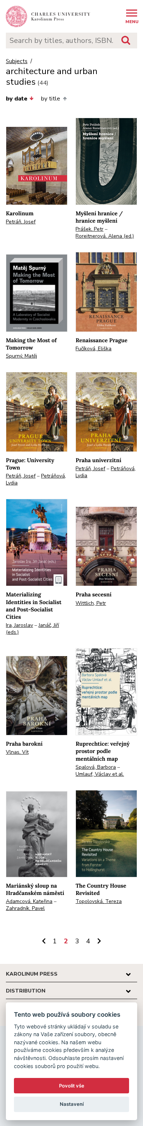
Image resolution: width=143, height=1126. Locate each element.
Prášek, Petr (89, 229)
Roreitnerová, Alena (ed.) (105, 236)
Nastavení (72, 1104)
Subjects (16, 61)
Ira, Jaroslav (19, 625)
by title (50, 99)
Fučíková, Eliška (93, 348)
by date (16, 99)
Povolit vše (71, 1086)
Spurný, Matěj (21, 355)
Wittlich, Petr (91, 603)
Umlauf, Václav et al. (100, 774)
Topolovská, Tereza (99, 901)
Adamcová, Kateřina (29, 901)
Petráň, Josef (21, 221)
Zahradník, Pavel (25, 908)
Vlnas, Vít (17, 752)
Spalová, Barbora (96, 767)
